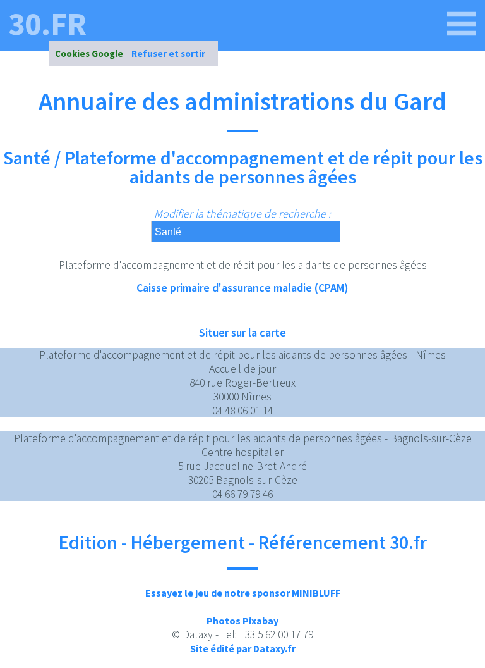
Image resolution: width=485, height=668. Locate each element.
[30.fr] (461, 24)
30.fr (47, 24)
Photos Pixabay (242, 620)
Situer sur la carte (242, 332)
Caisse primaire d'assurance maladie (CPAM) (242, 287)
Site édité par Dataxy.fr (243, 648)
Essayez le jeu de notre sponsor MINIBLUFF (242, 592)
